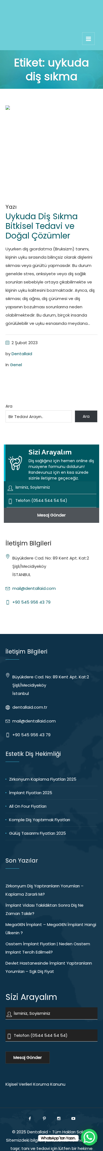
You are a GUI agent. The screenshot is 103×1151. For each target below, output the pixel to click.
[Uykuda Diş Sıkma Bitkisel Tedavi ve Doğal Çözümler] (51, 151)
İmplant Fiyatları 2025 (30, 793)
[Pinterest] (44, 1118)
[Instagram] (58, 1118)
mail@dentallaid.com (34, 588)
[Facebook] (29, 1118)
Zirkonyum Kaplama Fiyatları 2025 (42, 779)
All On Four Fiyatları (27, 806)
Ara (8, 406)
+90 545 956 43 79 (31, 602)
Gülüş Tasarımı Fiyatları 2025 (37, 833)
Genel (16, 365)
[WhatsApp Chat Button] (89, 1137)
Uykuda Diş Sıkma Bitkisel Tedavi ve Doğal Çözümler (41, 226)
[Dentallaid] (51, 24)
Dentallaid (22, 354)
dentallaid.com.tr (29, 707)
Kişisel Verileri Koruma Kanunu (35, 1084)
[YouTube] (73, 1118)
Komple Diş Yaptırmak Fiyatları (39, 820)
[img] (88, 38)
